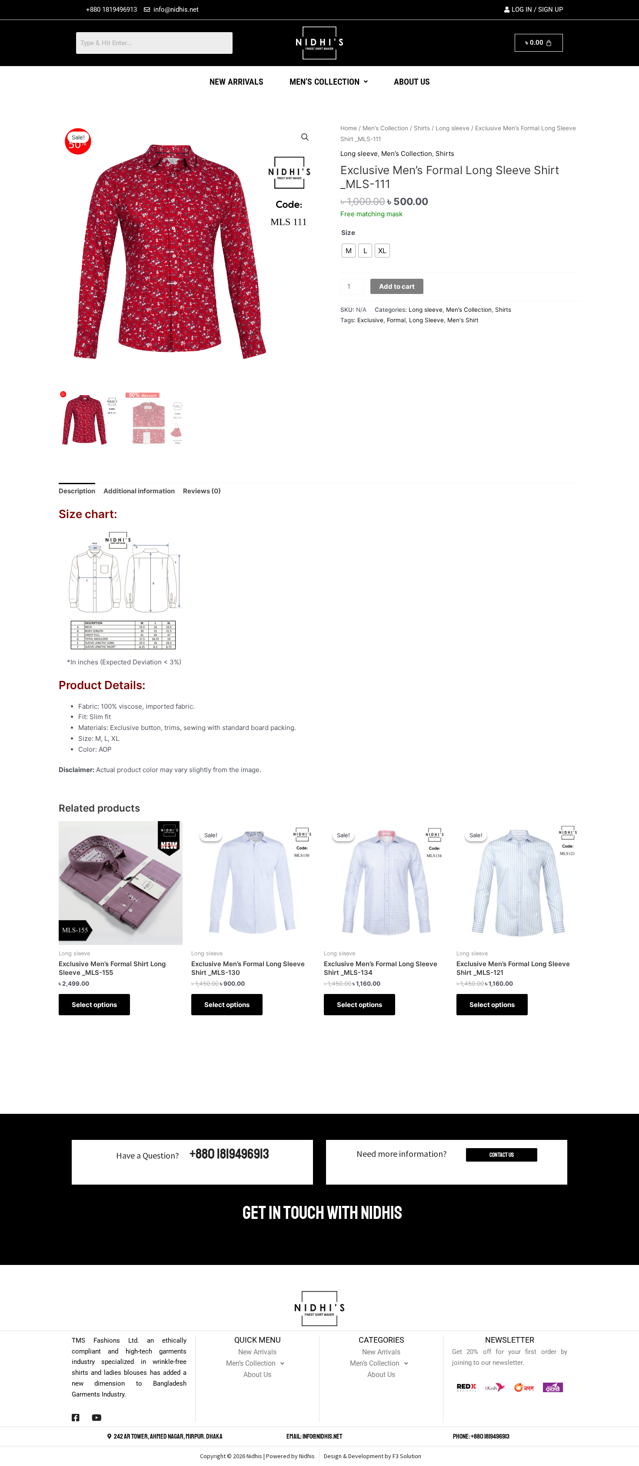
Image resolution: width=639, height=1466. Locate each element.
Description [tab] (77, 491)
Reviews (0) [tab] (202, 491)
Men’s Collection (324, 81)
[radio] (348, 250)
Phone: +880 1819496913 (481, 1436)
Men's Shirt (463, 320)
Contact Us (501, 1155)
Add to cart (397, 286)
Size (348, 232)
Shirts (422, 128)
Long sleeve (452, 128)
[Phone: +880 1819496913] (448, 1436)
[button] (328, 81)
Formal (396, 320)
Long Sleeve (426, 320)
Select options (94, 1004)
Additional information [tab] (139, 491)
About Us (412, 81)
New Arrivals (236, 81)
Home (348, 128)
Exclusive (370, 320)
